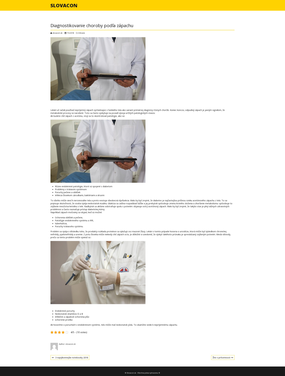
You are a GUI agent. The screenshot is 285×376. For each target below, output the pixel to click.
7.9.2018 (70, 33)
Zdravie (81, 33)
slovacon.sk (57, 33)
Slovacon (63, 5)
